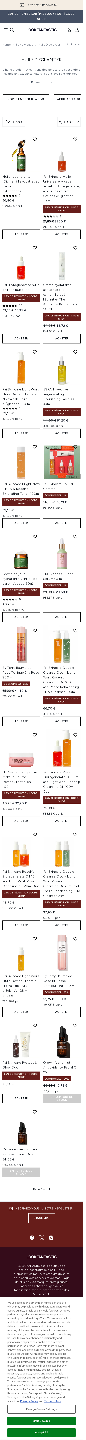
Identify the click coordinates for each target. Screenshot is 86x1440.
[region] (41, 1368)
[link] (69, 30)
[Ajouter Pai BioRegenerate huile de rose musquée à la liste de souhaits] (35, 248)
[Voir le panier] (76, 30)
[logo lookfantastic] (42, 30)
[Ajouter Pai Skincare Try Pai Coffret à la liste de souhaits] (75, 447)
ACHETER (21, 234)
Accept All (41, 1432)
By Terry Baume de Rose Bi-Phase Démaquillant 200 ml (59, 981)
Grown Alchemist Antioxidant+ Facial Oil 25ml (60, 1067)
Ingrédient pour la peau (26, 99)
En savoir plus (41, 82)
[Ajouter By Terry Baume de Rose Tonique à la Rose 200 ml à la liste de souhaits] (35, 630)
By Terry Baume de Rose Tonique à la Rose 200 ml (20, 672)
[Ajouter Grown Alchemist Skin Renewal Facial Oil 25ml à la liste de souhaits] (35, 1112)
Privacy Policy (29, 1401)
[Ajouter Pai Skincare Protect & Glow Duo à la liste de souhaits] (35, 1025)
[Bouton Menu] (4, 30)
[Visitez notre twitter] (41, 1238)
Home (6, 44)
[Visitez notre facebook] (32, 1238)
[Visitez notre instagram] (51, 1238)
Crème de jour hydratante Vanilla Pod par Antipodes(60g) (19, 578)
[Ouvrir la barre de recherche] (12, 30)
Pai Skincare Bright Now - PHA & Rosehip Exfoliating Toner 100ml (21, 489)
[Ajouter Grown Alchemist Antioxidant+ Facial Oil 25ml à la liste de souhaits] (75, 1025)
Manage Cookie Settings (41, 1409)
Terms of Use (52, 1401)
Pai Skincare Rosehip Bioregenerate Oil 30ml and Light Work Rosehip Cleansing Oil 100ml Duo (61, 781)
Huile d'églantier (41, 60)
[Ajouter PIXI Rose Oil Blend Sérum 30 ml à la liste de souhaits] (75, 536)
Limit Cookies (41, 1420)
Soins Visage (24, 44)
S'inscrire (42, 1218)
